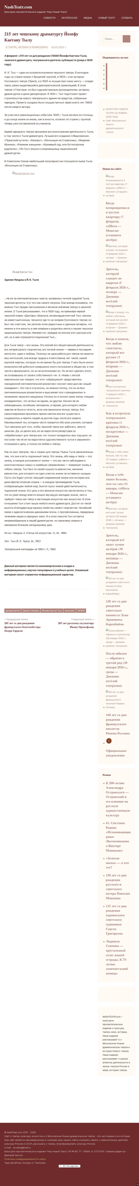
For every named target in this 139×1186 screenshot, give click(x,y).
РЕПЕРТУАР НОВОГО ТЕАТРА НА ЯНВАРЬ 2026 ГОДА (117, 113)
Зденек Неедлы (31, 610)
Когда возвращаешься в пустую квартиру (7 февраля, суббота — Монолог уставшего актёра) (117, 221)
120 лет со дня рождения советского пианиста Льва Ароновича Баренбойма (117, 612)
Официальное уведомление (116, 753)
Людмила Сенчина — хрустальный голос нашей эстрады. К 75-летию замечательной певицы (117, 957)
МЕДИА (88, 17)
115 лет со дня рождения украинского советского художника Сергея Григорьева (116, 919)
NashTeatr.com (18, 7)
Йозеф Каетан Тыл (52, 610)
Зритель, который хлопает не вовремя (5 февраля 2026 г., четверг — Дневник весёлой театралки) (118, 287)
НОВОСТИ (49, 17)
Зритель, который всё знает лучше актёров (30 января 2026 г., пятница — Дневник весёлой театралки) (117, 553)
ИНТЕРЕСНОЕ (69, 17)
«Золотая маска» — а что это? (117, 863)
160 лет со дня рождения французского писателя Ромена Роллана (118, 723)
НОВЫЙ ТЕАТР (106, 17)
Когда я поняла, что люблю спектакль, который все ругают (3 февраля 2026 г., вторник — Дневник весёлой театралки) (118, 359)
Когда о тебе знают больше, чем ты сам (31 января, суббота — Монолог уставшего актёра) (117, 488)
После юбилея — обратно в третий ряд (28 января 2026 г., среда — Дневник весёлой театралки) (117, 669)
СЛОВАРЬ (126, 17)
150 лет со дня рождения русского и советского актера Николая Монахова (118, 886)
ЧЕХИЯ (81, 610)
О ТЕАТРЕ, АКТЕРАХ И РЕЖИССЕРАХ (27, 47)
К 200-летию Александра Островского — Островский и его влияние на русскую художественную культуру (118, 798)
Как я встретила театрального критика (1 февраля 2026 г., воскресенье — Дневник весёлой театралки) (118, 429)
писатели (70, 610)
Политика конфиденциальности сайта (24, 1159)
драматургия (13, 610)
